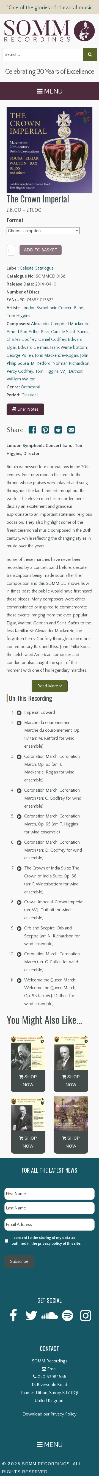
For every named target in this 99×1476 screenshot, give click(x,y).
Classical (29, 395)
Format (15, 220)
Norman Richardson (71, 363)
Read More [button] (48, 686)
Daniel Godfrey (52, 339)
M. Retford (41, 363)
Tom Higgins (18, 315)
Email (52, 1369)
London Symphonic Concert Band (52, 307)
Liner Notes (27, 409)
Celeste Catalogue (37, 268)
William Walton (21, 379)
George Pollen (20, 355)
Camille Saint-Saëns (69, 331)
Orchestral (30, 387)
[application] (19, 712)
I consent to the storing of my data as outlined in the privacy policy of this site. (46, 1241)
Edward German (33, 347)
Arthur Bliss (39, 331)
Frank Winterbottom (68, 347)
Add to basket (40, 250)
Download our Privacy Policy (49, 1414)
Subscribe (19, 1261)
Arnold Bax (17, 331)
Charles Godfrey (21, 339)
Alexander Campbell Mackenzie (60, 323)
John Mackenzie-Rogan (56, 355)
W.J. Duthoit (71, 371)
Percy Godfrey (20, 371)
